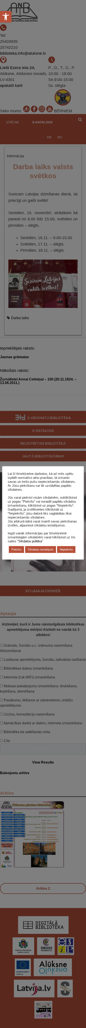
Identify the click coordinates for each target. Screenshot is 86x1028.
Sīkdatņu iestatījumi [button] (40, 549)
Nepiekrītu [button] (66, 549)
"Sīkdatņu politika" (30, 541)
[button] (5, 16)
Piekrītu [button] (16, 549)
